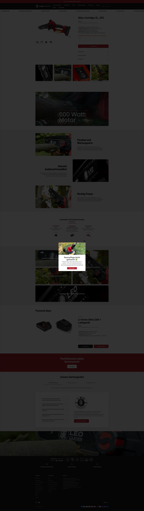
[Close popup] (85, 241)
